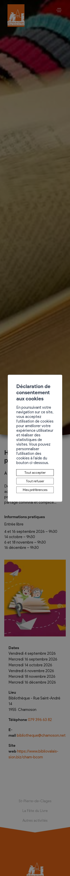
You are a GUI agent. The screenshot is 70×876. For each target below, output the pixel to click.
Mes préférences (35, 490)
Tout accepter (35, 473)
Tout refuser (35, 481)
